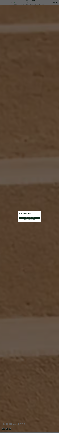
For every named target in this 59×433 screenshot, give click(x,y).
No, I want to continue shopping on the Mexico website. (29, 219)
